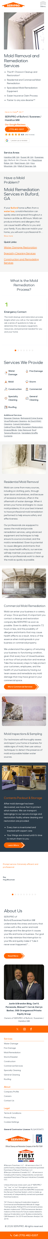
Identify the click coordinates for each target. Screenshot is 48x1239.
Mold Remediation (12, 1052)
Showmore (8, 236)
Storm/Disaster (11, 1057)
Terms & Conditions (12, 1113)
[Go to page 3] (21, 350)
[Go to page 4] (24, 350)
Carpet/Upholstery (21, 424)
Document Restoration (32, 427)
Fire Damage (10, 1048)
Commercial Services (13, 1066)
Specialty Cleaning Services (20, 253)
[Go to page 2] (18, 350)
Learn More (13, 845)
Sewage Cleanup (12, 418)
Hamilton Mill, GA (11, 157)
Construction (10, 1061)
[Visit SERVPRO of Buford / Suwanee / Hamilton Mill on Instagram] (24, 1029)
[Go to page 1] (15, 350)
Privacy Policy (10, 1117)
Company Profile (11, 1091)
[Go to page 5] (26, 350)
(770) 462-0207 (16, 129)
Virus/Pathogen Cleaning (15, 421)
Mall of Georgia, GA (27, 166)
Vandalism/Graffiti (29, 433)
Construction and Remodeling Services (21, 261)
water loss (9, 211)
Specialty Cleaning (12, 1070)
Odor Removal (24, 430)
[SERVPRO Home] (13, 4)
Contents (8, 436)
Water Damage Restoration (20, 247)
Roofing (7, 1079)
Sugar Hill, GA (27, 157)
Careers (7, 1096)
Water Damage (11, 1043)
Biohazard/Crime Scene (31, 418)
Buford (14, 207)
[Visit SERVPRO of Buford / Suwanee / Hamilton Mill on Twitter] (17, 1029)
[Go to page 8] (32, 894)
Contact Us (9, 1100)
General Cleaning (12, 1075)
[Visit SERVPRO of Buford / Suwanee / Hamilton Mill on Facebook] (31, 1029)
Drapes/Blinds (10, 430)
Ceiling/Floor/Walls (12, 427)
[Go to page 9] (35, 894)
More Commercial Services (20, 687)
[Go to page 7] (32, 350)
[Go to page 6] (29, 350)
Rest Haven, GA (22, 163)
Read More (13, 956)
